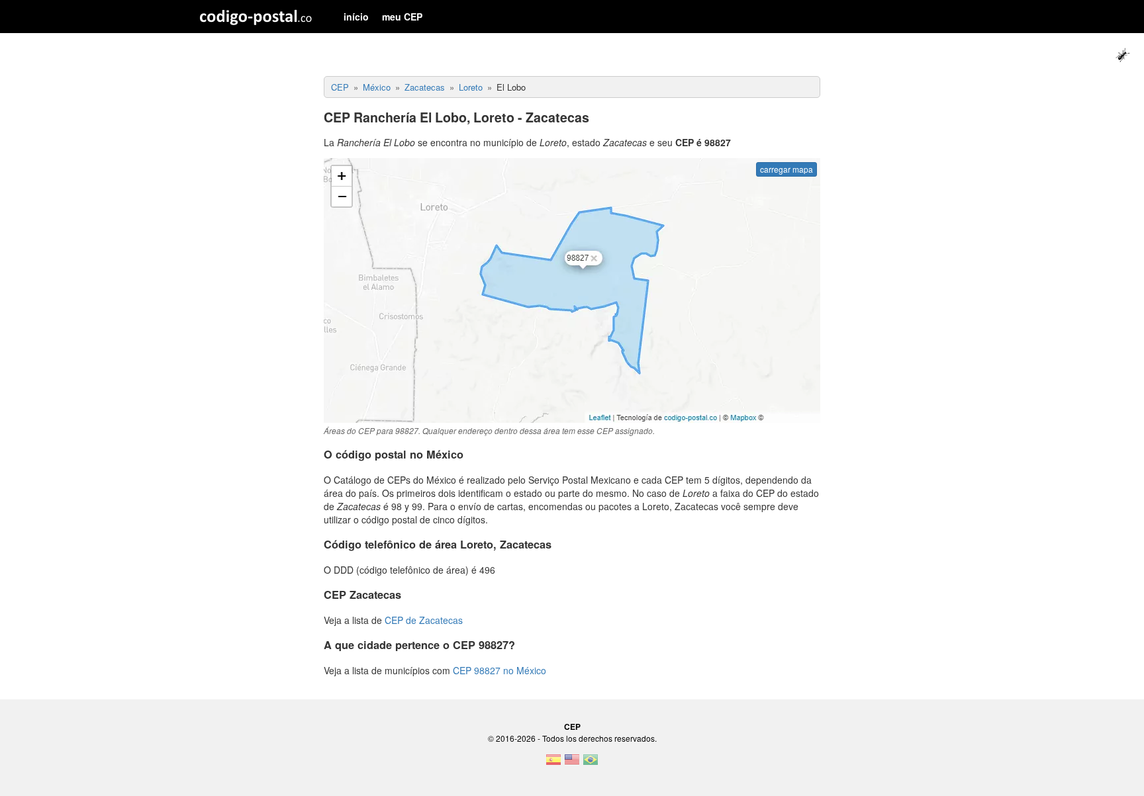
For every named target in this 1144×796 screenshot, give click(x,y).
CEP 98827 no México (499, 670)
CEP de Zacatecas (424, 620)
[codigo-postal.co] (256, 16)
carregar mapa (786, 169)
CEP (572, 726)
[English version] (572, 764)
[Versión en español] (553, 764)
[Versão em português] (590, 764)
